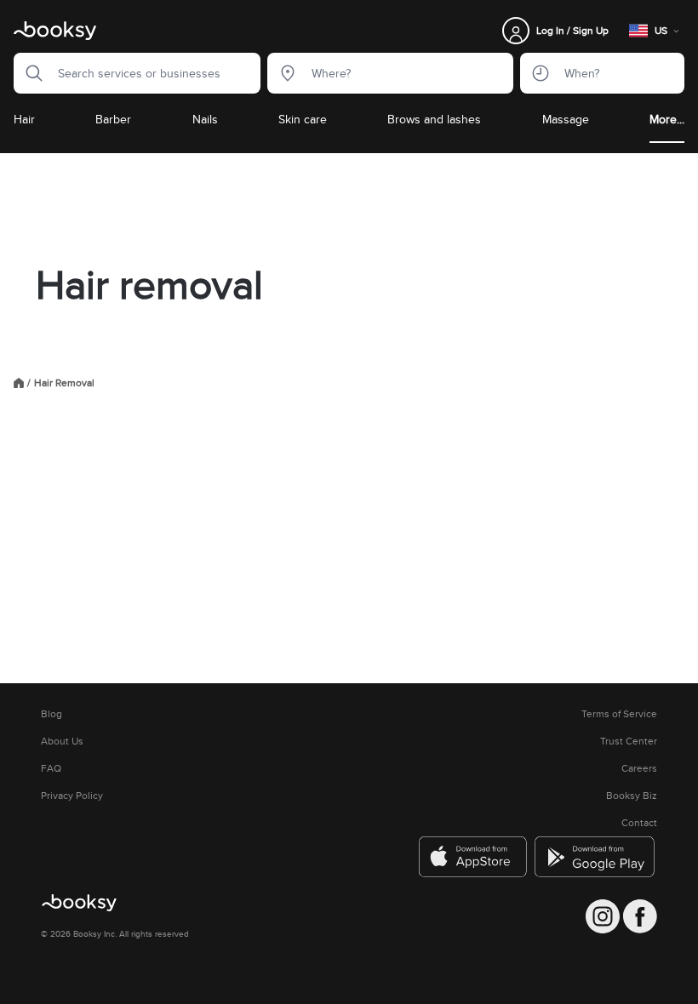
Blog (51, 714)
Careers (639, 768)
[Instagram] (603, 916)
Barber (113, 119)
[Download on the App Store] (473, 856)
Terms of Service (619, 714)
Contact (639, 823)
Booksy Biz (631, 795)
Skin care (302, 119)
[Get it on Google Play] (596, 856)
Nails (205, 119)
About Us (62, 741)
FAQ (51, 768)
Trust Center (628, 741)
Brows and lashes (434, 119)
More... (666, 119)
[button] (29, 73)
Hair (24, 119)
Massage (565, 119)
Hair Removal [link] (64, 383)
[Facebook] (640, 916)
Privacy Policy (72, 795)
